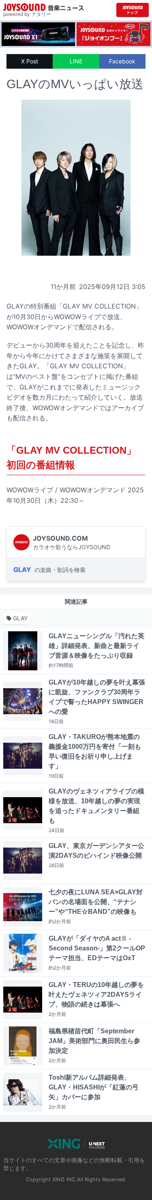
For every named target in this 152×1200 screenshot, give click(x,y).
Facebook (122, 61)
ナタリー (41, 14)
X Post (29, 61)
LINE (76, 61)
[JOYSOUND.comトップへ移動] (132, 10)
